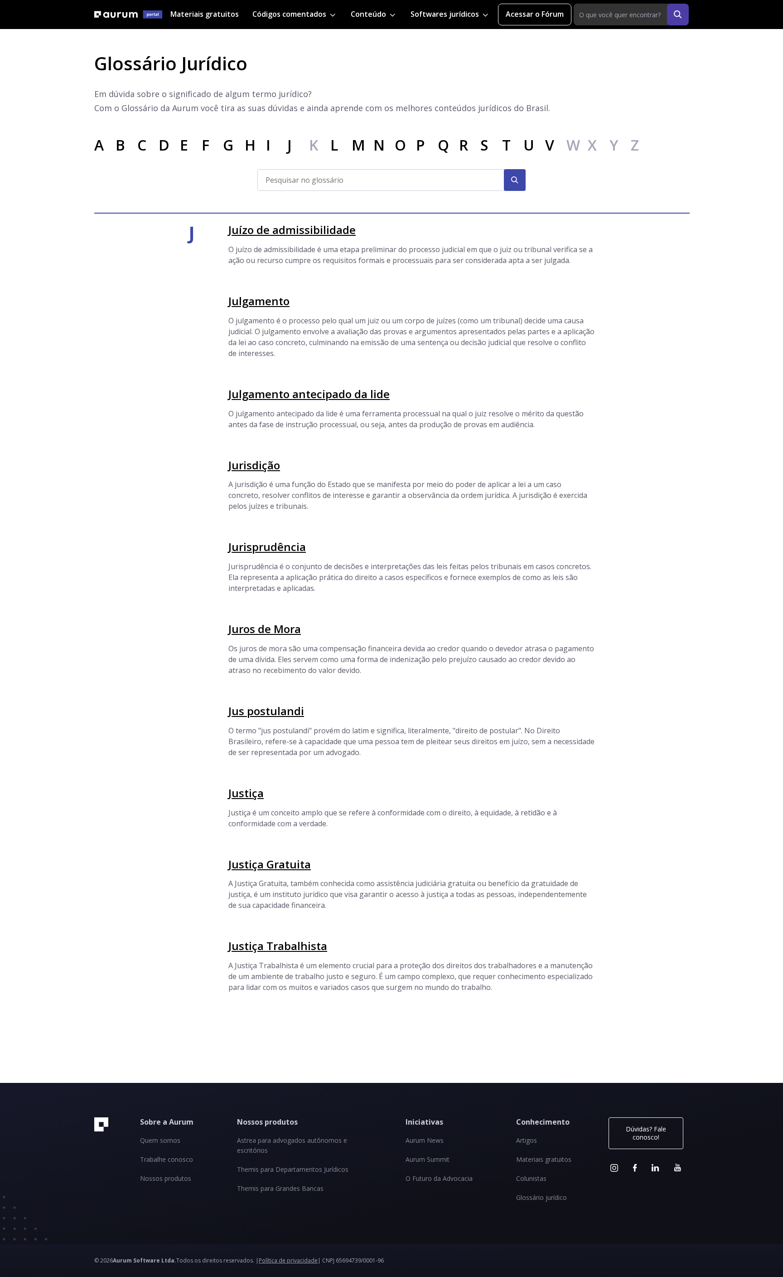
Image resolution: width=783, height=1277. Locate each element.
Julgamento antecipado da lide (309, 393)
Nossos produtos (165, 1178)
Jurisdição (254, 465)
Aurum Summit (428, 1159)
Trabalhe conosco (166, 1159)
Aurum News (425, 1140)
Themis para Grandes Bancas (280, 1188)
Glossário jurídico (541, 1197)
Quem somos (160, 1140)
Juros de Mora (264, 628)
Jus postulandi (266, 710)
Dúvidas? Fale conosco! (646, 1133)
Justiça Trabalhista (277, 945)
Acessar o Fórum (535, 14)
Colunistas (531, 1178)
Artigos (526, 1140)
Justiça (246, 792)
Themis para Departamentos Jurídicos (292, 1169)
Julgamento (259, 300)
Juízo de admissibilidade (292, 229)
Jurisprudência (267, 546)
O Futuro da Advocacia (439, 1178)
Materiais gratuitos (204, 14)
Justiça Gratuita (269, 864)
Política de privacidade (288, 1260)
